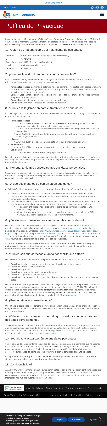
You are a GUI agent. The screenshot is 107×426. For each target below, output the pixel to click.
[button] (102, 14)
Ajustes (93, 419)
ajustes (36, 423)
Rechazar (76, 419)
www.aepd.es (69, 295)
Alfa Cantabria (24, 15)
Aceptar (59, 419)
